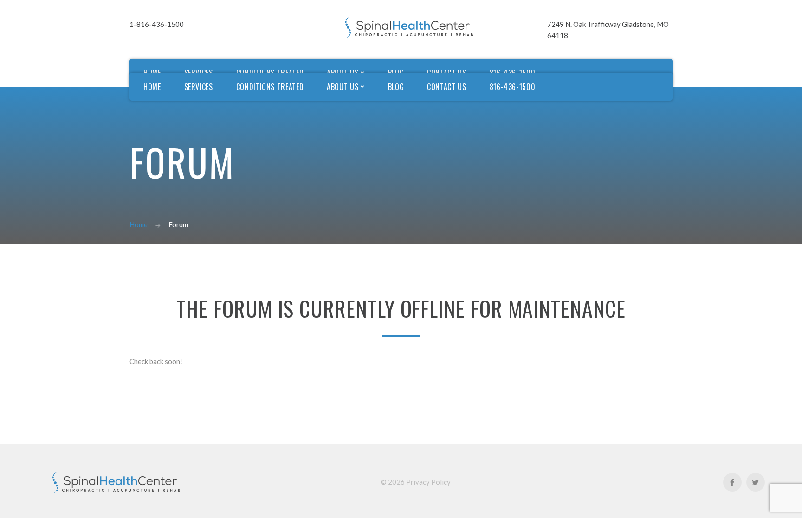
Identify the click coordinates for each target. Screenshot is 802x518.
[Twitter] (755, 482)
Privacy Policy (428, 482)
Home (138, 224)
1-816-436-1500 (156, 24)
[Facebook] (732, 482)
